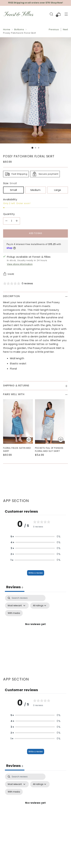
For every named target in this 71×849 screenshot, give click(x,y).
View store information (20, 264)
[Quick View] (29, 439)
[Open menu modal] (66, 14)
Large (57, 190)
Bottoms (19, 29)
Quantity (9, 214)
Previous (54, 29)
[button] (35, 536)
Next (65, 29)
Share (11, 274)
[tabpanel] (35, 628)
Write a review (35, 572)
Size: (10, 183)
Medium (35, 190)
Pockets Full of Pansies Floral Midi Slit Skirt (49, 449)
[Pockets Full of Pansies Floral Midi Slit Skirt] (50, 421)
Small (13, 190)
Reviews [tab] (14, 587)
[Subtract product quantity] (6, 220)
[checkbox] (14, 613)
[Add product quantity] (17, 220)
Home (6, 29)
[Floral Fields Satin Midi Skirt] (18, 421)
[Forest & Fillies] (18, 14)
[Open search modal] (51, 14)
